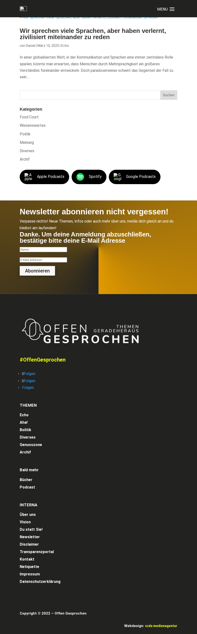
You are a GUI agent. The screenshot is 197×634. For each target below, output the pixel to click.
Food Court (29, 117)
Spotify (95, 177)
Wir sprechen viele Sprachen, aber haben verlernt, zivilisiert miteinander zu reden (93, 34)
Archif (25, 159)
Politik (25, 134)
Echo (65, 46)
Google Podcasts (141, 177)
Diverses (27, 151)
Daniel (30, 46)
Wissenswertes (33, 125)
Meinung (27, 142)
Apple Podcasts (50, 177)
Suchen (169, 95)
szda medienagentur (161, 626)
